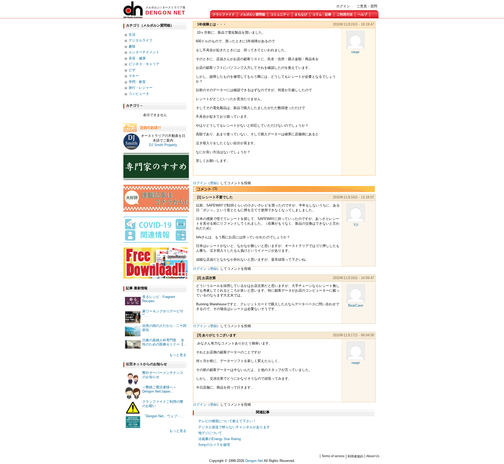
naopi (355, 52)
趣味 (132, 46)
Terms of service (333, 456)
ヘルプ (362, 14)
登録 (213, 183)
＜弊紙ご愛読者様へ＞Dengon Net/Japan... (159, 389)
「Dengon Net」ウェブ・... (163, 416)
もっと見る (177, 355)
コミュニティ (279, 14)
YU (355, 225)
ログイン (343, 6)
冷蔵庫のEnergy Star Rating (219, 439)
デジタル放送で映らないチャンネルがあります (234, 427)
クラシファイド (224, 14)
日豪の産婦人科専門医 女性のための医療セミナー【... (164, 342)
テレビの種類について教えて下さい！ (227, 421)
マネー (134, 76)
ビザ (132, 70)
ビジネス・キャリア (144, 64)
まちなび (301, 14)
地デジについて (210, 433)
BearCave (355, 305)
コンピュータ (139, 94)
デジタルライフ (141, 40)
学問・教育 (137, 82)
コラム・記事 (321, 14)
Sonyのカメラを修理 (214, 445)
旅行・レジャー (141, 88)
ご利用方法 (345, 14)
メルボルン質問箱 (252, 14)
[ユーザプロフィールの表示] (355, 48)
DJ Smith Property (163, 145)
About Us (372, 456)
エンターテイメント (144, 52)
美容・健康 (137, 58)
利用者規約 (355, 456)
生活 (132, 35)
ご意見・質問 (367, 6)
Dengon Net (254, 461)
